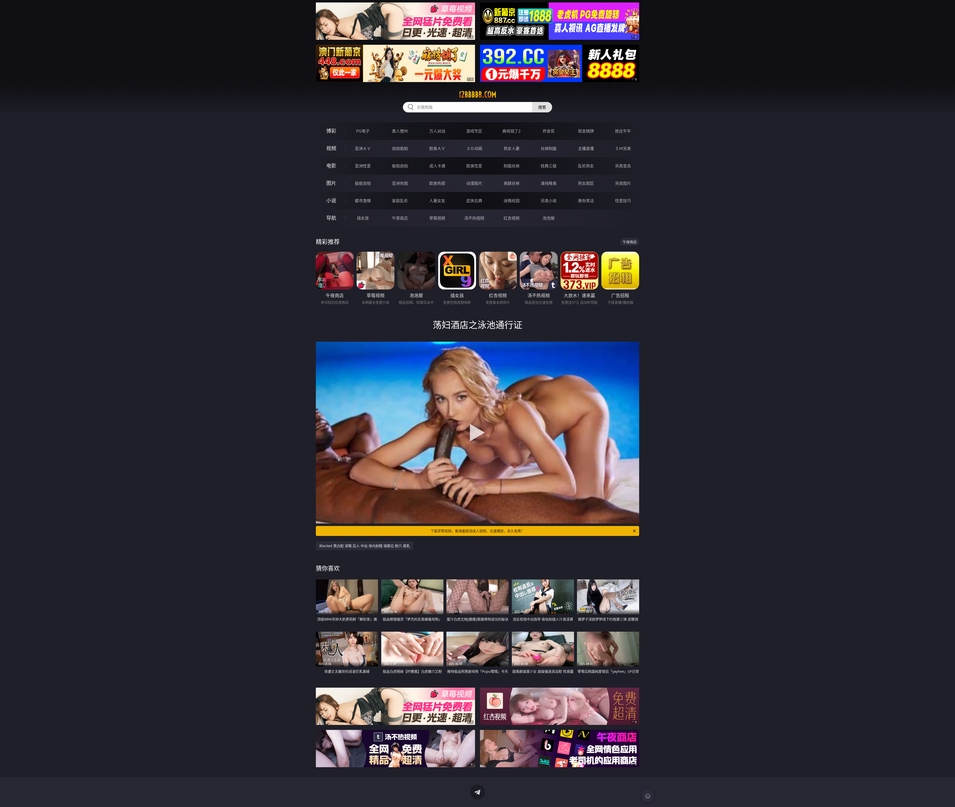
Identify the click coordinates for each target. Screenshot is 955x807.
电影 (331, 165)
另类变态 (623, 166)
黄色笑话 (586, 200)
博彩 (331, 131)
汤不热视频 (474, 218)
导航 (331, 218)
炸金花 (549, 131)
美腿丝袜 (512, 183)
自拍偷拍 (400, 148)
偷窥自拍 (363, 183)
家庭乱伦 (400, 200)
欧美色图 (437, 183)
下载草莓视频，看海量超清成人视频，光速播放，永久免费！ (477, 530)
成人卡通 (437, 166)
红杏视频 (512, 218)
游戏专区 (474, 131)
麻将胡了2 (511, 131)
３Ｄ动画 (474, 148)
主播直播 (586, 148)
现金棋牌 (586, 131)
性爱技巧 (623, 200)
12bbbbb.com (477, 94)
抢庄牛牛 (623, 131)
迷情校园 (512, 200)
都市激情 (363, 200)
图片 (331, 183)
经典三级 (549, 166)
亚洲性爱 (363, 166)
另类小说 (549, 200)
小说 (331, 200)
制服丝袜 (512, 166)
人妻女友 (437, 200)
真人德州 (400, 131)
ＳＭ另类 (623, 148)
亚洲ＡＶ (363, 148)
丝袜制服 (549, 148)
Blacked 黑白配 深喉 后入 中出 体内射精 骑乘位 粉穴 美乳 (364, 545)
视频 (331, 148)
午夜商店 (400, 218)
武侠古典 (474, 200)
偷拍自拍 (400, 166)
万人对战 (437, 131)
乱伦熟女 (586, 166)
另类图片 (623, 183)
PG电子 (363, 131)
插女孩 (363, 218)
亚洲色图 (400, 183)
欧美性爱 (474, 166)
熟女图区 (586, 183)
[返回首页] (648, 796)
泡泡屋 (549, 218)
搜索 (542, 107)
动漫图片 (474, 183)
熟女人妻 (512, 148)
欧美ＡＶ (437, 148)
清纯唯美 (549, 183)
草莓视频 (437, 218)
